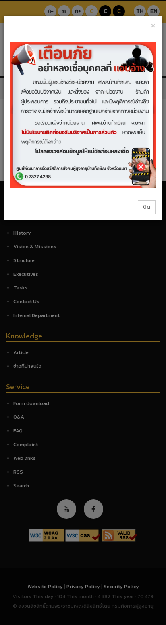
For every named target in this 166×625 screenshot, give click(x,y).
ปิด (146, 207)
